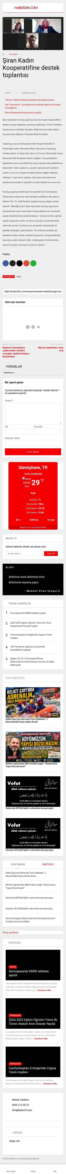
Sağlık (13, 967)
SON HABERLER (15, 678)
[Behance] (11, 1148)
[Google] (25, 1148)
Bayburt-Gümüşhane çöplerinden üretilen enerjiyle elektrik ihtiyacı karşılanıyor (16, 352)
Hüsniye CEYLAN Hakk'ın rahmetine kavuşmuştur (30, 850)
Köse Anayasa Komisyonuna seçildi (23, 112)
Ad (6, 426)
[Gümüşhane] (24, 10)
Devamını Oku (44, 990)
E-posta (38, 426)
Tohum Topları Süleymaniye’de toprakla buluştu (29, 100)
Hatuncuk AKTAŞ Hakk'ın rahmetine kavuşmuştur (30, 808)
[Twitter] (32, 1148)
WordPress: (9, 373)
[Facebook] (18, 1148)
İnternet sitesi (12, 438)
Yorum (9, 400)
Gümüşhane (15, 1015)
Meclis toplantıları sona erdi (50, 349)
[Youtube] (39, 1148)
